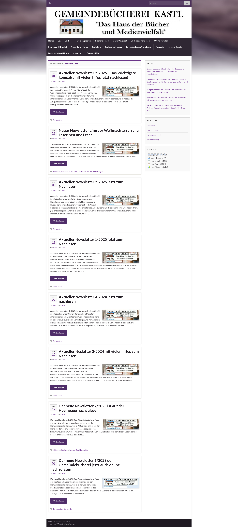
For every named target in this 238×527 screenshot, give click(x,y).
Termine (74, 171)
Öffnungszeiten (84, 41)
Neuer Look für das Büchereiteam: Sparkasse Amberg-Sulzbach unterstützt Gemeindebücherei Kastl (166, 107)
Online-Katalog (161, 41)
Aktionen (56, 171)
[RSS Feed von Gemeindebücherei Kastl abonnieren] (49, 2)
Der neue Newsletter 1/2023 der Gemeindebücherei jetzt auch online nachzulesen (85, 465)
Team (63, 81)
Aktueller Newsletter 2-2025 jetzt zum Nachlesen (91, 184)
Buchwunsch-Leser (113, 47)
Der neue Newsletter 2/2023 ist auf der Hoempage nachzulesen (91, 408)
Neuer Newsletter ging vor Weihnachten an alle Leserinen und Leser (99, 132)
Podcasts (159, 47)
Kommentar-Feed (154, 135)
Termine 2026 (93, 53)
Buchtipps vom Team (140, 41)
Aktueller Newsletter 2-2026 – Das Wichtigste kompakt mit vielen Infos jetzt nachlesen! (97, 75)
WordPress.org (153, 140)
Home (51, 41)
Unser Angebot (120, 41)
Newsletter (57, 120)
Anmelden (151, 125)
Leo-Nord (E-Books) (57, 47)
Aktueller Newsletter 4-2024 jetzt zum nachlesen (91, 299)
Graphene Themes (68, 524)
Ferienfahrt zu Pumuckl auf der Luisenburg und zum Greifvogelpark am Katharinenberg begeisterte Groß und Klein (167, 81)
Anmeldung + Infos (79, 47)
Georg (55, 81)
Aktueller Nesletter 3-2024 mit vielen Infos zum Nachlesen (99, 353)
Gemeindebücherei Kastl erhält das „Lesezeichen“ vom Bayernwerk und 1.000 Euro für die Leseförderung (166, 71)
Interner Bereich (175, 47)
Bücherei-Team (102, 41)
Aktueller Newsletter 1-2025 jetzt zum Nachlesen (91, 241)
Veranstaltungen (96, 171)
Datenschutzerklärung (58, 53)
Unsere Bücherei (65, 41)
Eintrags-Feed (152, 130)
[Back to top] (232, 521)
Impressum (78, 53)
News (63, 305)
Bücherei (64, 450)
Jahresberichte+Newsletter (139, 47)
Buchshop (96, 47)
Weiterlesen (58, 112)
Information (74, 450)
